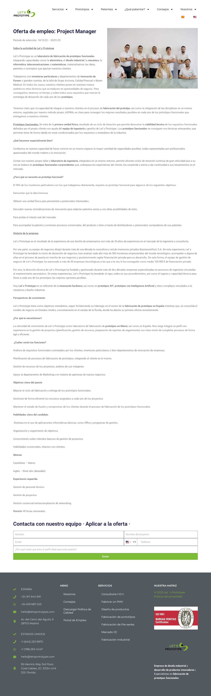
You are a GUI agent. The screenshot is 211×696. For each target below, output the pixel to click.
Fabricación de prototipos (118, 617)
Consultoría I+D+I (112, 594)
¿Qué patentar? (135, 9)
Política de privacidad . (168, 596)
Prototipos (82, 9)
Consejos (163, 9)
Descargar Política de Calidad (77, 611)
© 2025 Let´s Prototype (169, 592)
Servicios (58, 9)
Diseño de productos (115, 609)
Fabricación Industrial (115, 639)
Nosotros (186, 9)
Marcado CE (109, 632)
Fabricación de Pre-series (117, 624)
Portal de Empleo (74, 620)
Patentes (107, 9)
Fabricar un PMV (112, 601)
